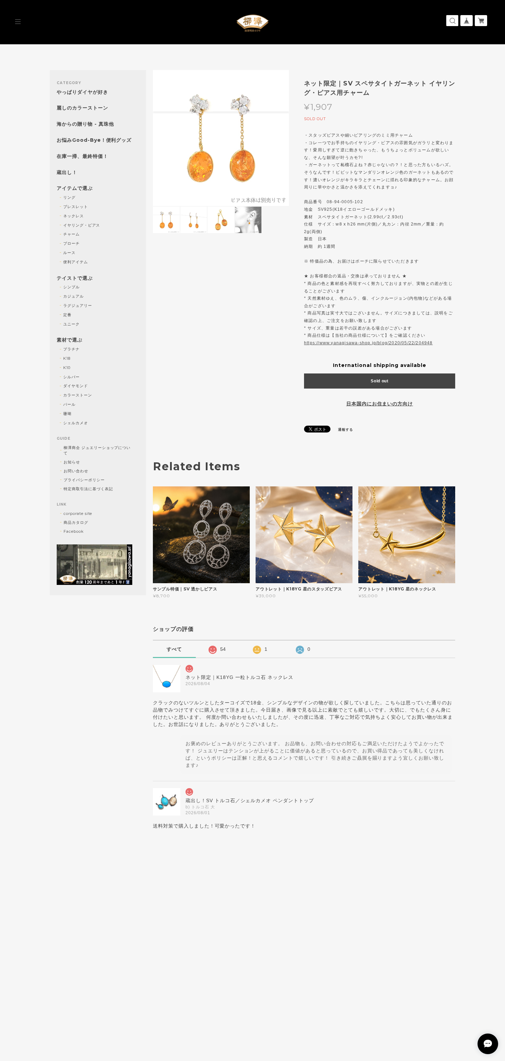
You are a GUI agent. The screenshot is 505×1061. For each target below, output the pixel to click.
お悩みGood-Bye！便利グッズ (94, 140)
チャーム (71, 234)
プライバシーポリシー (84, 479)
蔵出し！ (67, 172)
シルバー (71, 376)
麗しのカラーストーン (82, 108)
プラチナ (71, 349)
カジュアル (73, 296)
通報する (345, 429)
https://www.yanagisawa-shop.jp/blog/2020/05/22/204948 (368, 343)
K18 (66, 358)
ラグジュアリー (77, 305)
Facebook (74, 531)
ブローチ (71, 243)
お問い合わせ (76, 471)
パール (69, 404)
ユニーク (71, 324)
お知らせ (72, 462)
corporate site (78, 513)
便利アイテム (75, 262)
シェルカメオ (75, 422)
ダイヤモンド (75, 385)
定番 (67, 314)
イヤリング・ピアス (81, 225)
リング (69, 197)
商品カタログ (76, 522)
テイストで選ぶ (75, 278)
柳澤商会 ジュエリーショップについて (97, 450)
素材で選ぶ (69, 340)
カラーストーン (77, 395)
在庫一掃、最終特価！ (82, 156)
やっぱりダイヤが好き (82, 92)
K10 (66, 367)
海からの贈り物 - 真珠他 (85, 124)
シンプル (71, 287)
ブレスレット (75, 206)
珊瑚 (67, 413)
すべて (174, 649)
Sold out (380, 381)
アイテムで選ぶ (75, 188)
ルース (69, 252)
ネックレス (73, 216)
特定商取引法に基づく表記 (88, 488)
